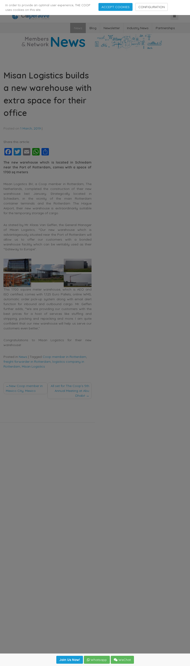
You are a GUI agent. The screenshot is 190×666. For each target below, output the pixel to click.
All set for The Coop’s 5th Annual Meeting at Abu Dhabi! (70, 391)
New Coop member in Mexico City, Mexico (24, 388)
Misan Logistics (33, 366)
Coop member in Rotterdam (64, 357)
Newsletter (112, 28)
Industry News (138, 28)
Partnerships (165, 28)
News (78, 28)
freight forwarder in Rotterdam (27, 361)
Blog (92, 28)
